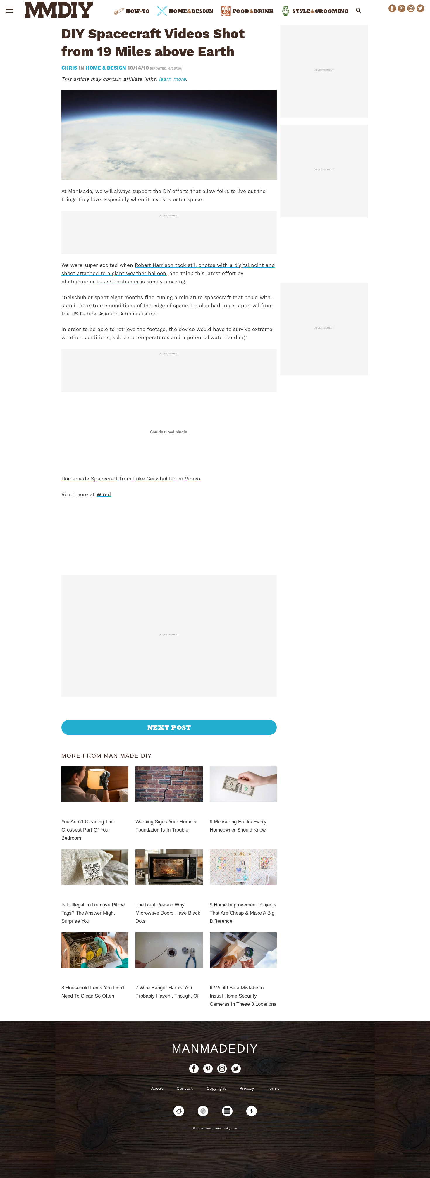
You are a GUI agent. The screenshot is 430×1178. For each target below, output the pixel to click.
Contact (185, 1088)
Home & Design (106, 68)
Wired (104, 494)
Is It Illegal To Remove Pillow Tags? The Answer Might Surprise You (93, 913)
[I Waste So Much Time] (227, 1111)
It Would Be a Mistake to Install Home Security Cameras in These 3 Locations (243, 996)
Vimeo (192, 479)
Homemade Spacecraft (89, 479)
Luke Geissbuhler (118, 281)
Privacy (247, 1088)
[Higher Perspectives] (203, 1111)
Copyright (216, 1088)
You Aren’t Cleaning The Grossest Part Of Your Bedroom (87, 830)
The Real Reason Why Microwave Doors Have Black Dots (167, 913)
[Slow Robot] (251, 1111)
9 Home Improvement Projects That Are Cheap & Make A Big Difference (243, 913)
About (157, 1088)
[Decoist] (178, 1111)
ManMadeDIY (215, 1048)
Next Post (169, 727)
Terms (273, 1088)
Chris (70, 68)
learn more (172, 79)
